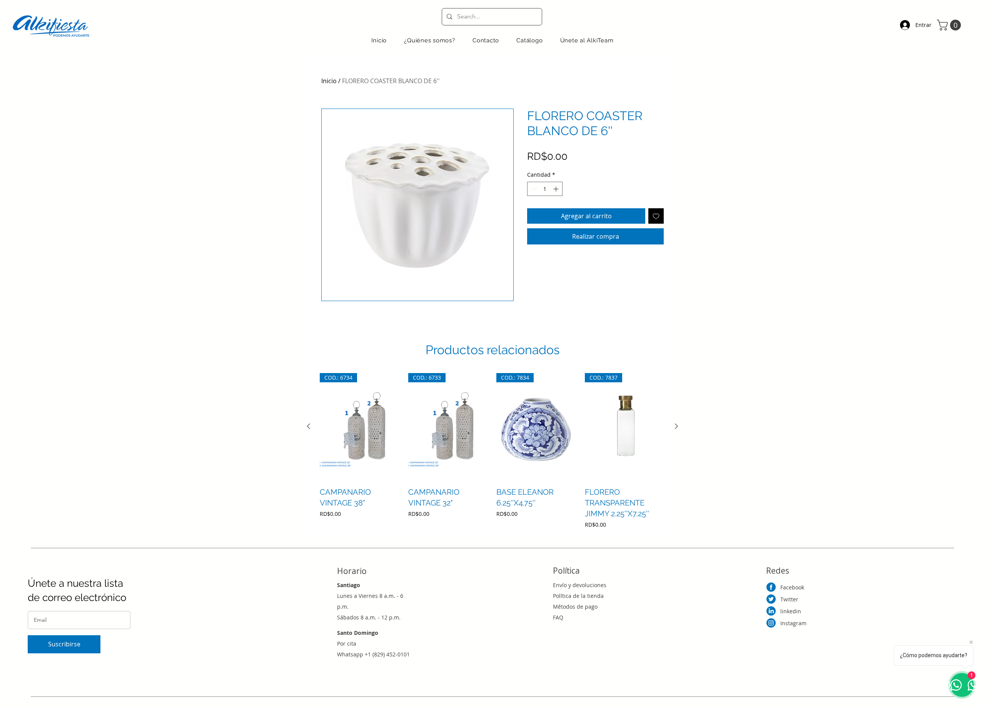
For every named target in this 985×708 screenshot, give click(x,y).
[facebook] (771, 587)
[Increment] (556, 189)
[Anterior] (308, 426)
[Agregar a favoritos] (656, 216)
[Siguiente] (676, 426)
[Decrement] (533, 189)
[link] (950, 25)
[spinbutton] (545, 189)
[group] (492, 451)
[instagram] (771, 623)
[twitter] (771, 599)
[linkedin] (771, 611)
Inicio (329, 81)
